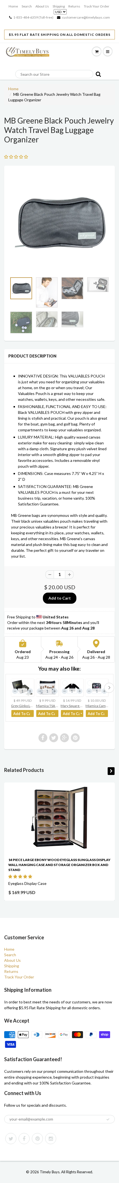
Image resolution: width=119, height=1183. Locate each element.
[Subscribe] (108, 1119)
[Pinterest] (37, 1138)
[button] (20, 876)
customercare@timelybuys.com (86, 17)
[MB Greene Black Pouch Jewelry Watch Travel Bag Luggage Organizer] (59, 222)
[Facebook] (24, 1138)
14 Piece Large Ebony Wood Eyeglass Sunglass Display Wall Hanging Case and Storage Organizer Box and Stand (59, 865)
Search (27, 6)
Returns (74, 6)
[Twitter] (10, 1138)
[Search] (97, 74)
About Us (42, 6)
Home (13, 6)
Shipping (59, 6)
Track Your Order (96, 6)
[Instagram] (50, 1138)
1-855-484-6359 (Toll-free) (33, 17)
